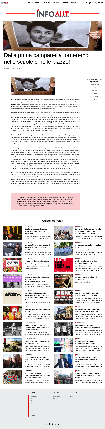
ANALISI (47, 3)
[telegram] (86, 3)
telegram (49, 203)
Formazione (95, 85)
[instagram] (89, 3)
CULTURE (38, 3)
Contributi (33, 402)
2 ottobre (94, 94)
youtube (42, 206)
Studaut (13, 190)
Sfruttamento (33, 400)
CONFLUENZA (56, 3)
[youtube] (99, 3)
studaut (94, 100)
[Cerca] (102, 2)
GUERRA (66, 3)
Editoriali (55, 398)
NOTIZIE (30, 3)
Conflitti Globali (34, 396)
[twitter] (95, 3)
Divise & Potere (34, 405)
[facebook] (92, 3)
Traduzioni (33, 415)
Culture (71, 396)
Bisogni (28, 306)
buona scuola (94, 97)
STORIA (74, 3)
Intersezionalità (34, 411)
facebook (26, 206)
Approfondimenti (30, 322)
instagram (34, 206)
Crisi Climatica (34, 413)
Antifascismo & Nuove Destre (37, 409)
